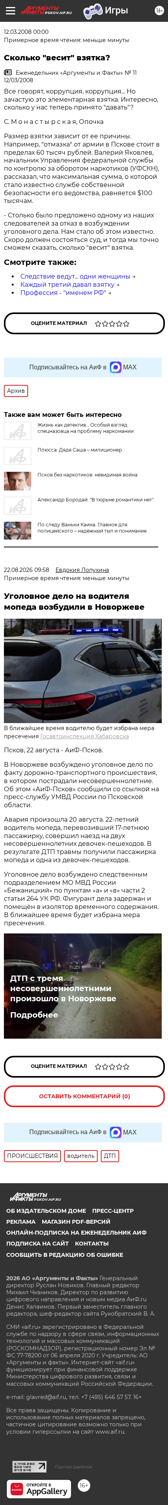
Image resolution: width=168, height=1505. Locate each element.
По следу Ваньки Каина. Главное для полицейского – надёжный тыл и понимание (92, 528)
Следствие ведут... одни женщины (75, 276)
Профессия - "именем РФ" (63, 292)
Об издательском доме (46, 1210)
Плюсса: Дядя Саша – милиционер (80, 450)
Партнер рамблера (73, 1466)
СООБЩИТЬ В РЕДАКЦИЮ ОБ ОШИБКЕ (64, 1254)
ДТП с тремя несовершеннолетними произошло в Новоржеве (63, 988)
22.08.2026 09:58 (26, 569)
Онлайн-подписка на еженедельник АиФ (76, 1232)
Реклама (21, 1221)
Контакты (92, 1243)
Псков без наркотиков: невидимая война (88, 475)
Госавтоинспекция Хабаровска (84, 736)
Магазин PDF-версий (76, 1221)
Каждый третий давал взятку (67, 284)
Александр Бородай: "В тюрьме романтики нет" (96, 500)
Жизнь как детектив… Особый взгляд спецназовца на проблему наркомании (86, 428)
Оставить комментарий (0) (84, 1096)
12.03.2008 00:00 (26, 31)
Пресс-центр (113, 1210)
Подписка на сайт (37, 1243)
